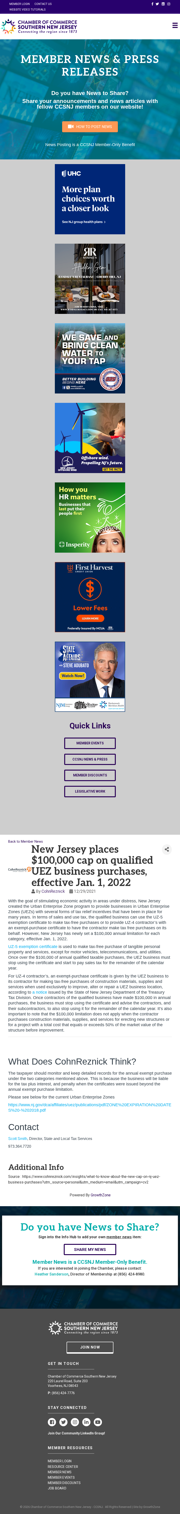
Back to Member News (25, 842)
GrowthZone (101, 1195)
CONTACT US (43, 4)
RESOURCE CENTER (63, 1467)
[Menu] (175, 25)
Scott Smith (17, 1139)
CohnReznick (53, 891)
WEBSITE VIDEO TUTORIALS (27, 9)
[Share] (167, 849)
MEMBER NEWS (59, 1472)
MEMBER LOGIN (19, 4)
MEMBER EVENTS (61, 1477)
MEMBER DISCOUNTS (64, 1483)
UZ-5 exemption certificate (32, 946)
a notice (39, 992)
